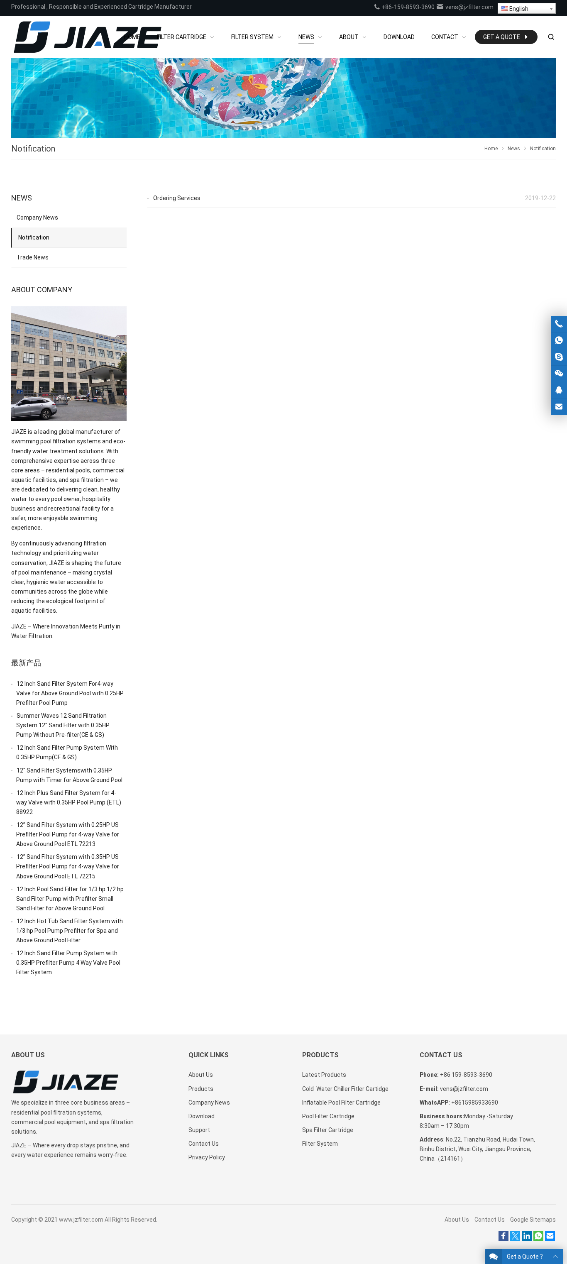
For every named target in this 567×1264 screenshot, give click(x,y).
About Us (200, 1074)
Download (201, 1116)
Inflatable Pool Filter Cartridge (341, 1102)
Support (199, 1130)
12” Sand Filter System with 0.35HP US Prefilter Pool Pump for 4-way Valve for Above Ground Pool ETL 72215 (67, 866)
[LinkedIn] (527, 1238)
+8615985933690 (474, 1102)
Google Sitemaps (533, 1219)
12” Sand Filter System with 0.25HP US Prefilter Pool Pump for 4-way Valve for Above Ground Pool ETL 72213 (67, 834)
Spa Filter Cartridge (327, 1130)
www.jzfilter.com (81, 1219)
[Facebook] (503, 1238)
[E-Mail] (550, 1238)
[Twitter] (515, 1238)
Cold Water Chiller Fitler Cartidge (345, 1089)
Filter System (320, 1143)
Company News (37, 217)
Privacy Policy (206, 1157)
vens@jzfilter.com (469, 7)
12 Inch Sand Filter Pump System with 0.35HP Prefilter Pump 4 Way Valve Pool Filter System (68, 963)
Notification (33, 237)
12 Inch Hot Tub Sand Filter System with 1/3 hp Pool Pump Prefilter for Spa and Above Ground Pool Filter (69, 931)
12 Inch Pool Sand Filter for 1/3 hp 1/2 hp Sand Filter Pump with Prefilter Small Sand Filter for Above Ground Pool (70, 899)
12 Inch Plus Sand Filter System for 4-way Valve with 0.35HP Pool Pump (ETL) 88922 (68, 802)
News (514, 149)
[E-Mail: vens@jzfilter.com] (559, 407)
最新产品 (26, 662)
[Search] (551, 37)
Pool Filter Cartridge (328, 1116)
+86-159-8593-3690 (407, 7)
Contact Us (203, 1143)
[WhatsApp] (538, 1238)
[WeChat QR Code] (559, 374)
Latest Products (324, 1074)
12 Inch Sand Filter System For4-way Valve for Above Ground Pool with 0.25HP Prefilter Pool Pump (70, 693)
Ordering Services (176, 198)
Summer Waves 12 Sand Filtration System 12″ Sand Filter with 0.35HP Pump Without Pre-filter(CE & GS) (63, 725)
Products (200, 1089)
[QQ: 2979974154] (559, 390)
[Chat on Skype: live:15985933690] (559, 357)
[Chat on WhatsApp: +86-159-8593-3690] (559, 341)
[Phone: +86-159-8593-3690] (559, 324)
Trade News (33, 257)
